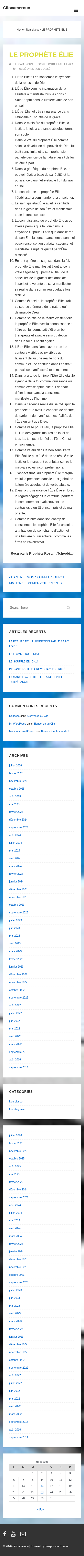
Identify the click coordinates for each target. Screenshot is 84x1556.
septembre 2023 (18, 912)
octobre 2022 (16, 990)
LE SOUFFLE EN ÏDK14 (23, 661)
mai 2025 (14, 804)
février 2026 (16, 773)
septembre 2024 (18, 827)
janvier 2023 (16, 966)
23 (42, 1492)
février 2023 (16, 959)
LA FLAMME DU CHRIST (24, 653)
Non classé (42, 68)
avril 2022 (15, 1036)
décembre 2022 (18, 974)
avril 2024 (15, 858)
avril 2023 (15, 943)
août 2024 (15, 835)
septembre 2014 (18, 1067)
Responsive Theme (56, 1546)
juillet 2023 (15, 920)
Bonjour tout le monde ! (55, 731)
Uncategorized (17, 1109)
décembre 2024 (18, 819)
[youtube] (14, 1535)
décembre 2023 (18, 889)
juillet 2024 (15, 842)
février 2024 (16, 873)
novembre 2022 (18, 982)
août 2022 (15, 1005)
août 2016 (15, 1059)
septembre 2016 (18, 1051)
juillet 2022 (15, 1013)
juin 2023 (14, 928)
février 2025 (16, 811)
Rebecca (14, 715)
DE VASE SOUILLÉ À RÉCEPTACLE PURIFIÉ (37, 669)
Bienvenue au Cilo (37, 715)
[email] (23, 1535)
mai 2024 (14, 850)
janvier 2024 (16, 881)
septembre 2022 (18, 997)
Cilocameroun (16, 8)
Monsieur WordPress (21, 731)
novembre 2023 (18, 897)
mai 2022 (14, 1028)
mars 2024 (15, 866)
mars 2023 (15, 951)
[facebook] (5, 1535)
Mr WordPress (17, 723)
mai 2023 (14, 935)
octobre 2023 (16, 904)
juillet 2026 (15, 765)
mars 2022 (15, 1044)
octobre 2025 (16, 788)
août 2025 (15, 796)
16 (42, 1486)
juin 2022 (14, 1021)
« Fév (40, 1509)
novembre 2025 (18, 780)
